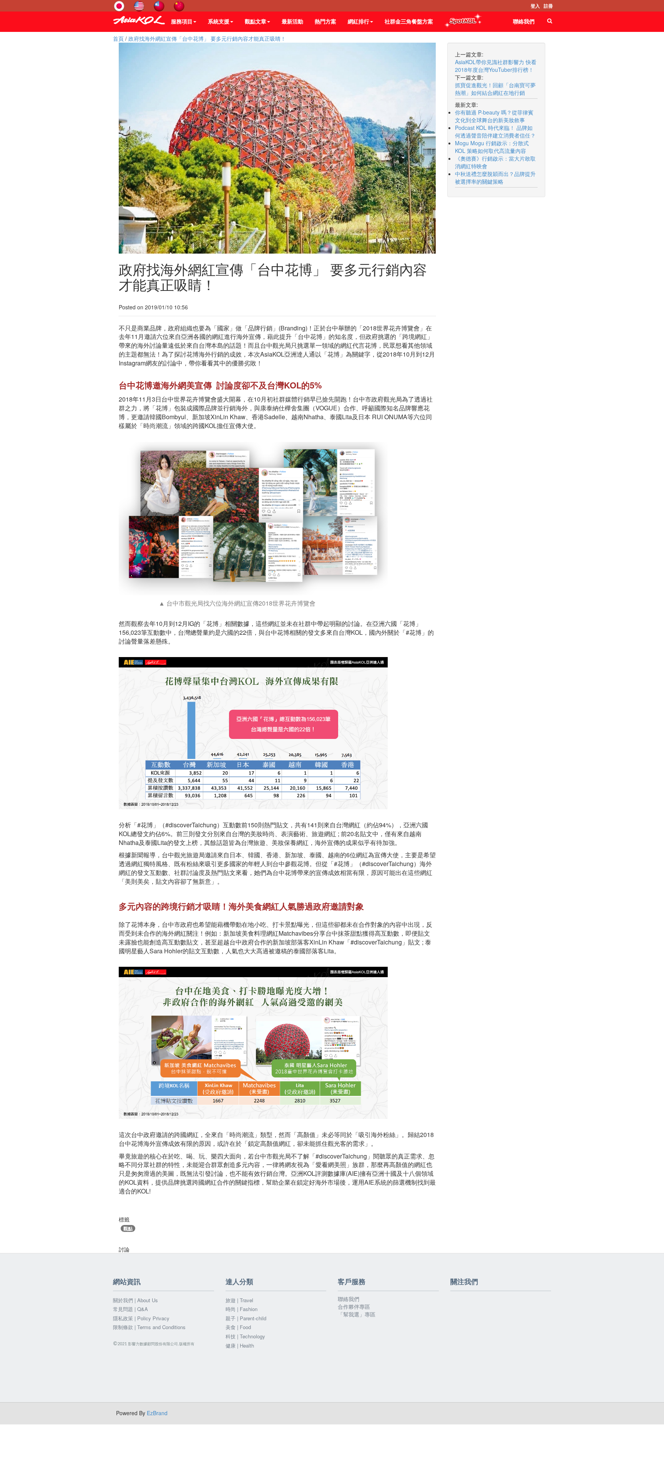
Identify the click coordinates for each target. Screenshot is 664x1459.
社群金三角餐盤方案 (409, 21)
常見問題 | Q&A (130, 1309)
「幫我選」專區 (356, 1314)
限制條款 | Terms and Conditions (149, 1327)
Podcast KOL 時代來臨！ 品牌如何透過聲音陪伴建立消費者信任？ (495, 131)
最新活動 (292, 21)
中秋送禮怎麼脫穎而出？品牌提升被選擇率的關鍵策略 (495, 177)
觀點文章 (255, 21)
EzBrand (157, 1413)
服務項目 (182, 21)
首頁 (118, 38)
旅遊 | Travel (239, 1300)
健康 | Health (240, 1345)
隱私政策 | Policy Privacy (141, 1318)
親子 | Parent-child (246, 1318)
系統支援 (218, 21)
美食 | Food (238, 1327)
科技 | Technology (245, 1336)
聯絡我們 (524, 21)
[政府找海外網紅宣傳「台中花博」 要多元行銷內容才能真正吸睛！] (277, 148)
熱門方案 (325, 21)
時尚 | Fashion (241, 1309)
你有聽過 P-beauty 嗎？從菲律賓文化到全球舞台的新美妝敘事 (494, 116)
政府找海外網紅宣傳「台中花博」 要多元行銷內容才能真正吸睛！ (207, 38)
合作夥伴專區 (354, 1306)
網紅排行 (358, 21)
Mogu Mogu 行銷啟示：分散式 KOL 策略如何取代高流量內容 (492, 146)
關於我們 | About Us (135, 1300)
